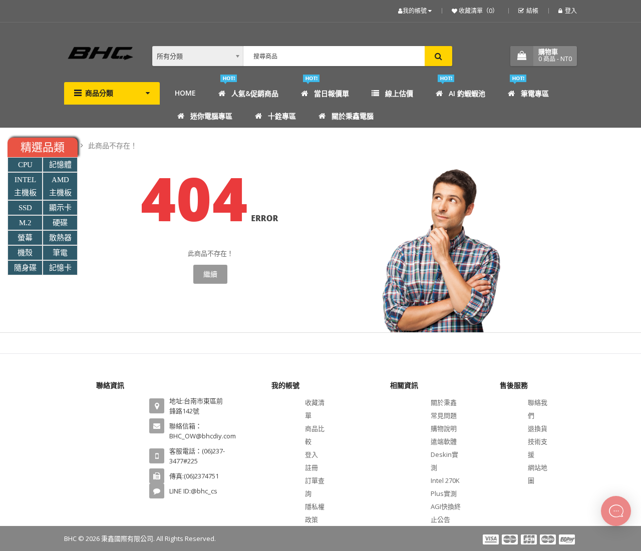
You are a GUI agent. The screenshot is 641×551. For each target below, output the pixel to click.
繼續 (210, 274)
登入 (571, 11)
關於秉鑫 (444, 402)
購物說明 (444, 428)
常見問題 (444, 415)
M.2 (25, 223)
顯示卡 (60, 208)
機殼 (25, 253)
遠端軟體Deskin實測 (444, 454)
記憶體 (60, 165)
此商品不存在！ (112, 145)
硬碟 (60, 223)
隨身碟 (25, 268)
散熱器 (60, 238)
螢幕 (25, 238)
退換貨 (537, 428)
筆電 (60, 253)
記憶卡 (60, 268)
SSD (25, 208)
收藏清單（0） (477, 11)
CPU (25, 165)
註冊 (311, 467)
